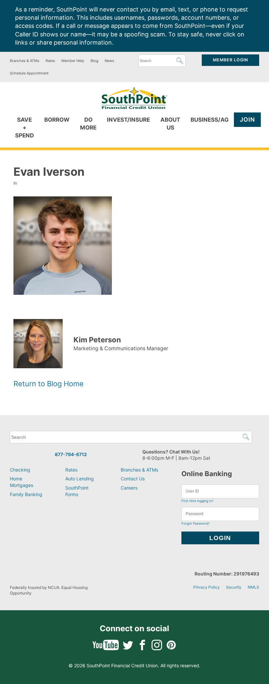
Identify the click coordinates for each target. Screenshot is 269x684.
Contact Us (133, 478)
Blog (94, 60)
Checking (20, 470)
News (109, 60)
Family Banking (26, 494)
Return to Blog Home (48, 383)
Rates (50, 60)
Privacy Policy (206, 587)
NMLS (253, 587)
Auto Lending (79, 478)
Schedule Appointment (29, 73)
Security (233, 587)
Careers (129, 488)
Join (247, 119)
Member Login (230, 59)
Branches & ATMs (24, 60)
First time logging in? (197, 501)
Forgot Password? (195, 523)
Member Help (72, 60)
